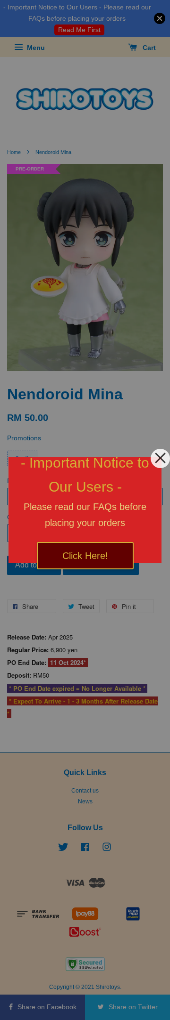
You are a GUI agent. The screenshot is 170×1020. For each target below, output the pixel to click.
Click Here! (85, 555)
